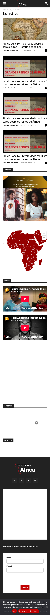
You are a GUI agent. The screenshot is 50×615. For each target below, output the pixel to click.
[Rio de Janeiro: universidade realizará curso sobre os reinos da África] (25, 67)
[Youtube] (35, 480)
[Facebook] (14, 480)
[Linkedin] (28, 480)
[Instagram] (21, 480)
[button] (4, 3)
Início (4, 10)
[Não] (47, 607)
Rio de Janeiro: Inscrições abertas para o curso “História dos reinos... (23, 45)
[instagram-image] (13, 422)
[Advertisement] (25, 374)
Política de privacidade (28, 611)
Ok (14, 611)
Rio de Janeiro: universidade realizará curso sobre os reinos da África (25, 83)
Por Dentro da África (10, 50)
